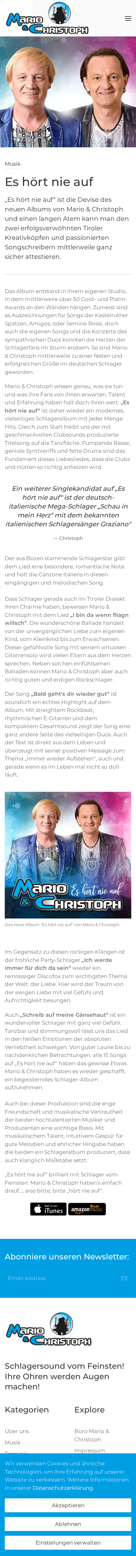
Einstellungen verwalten (68, 1543)
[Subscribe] (124, 1278)
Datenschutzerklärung (63, 1488)
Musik (13, 164)
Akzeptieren (68, 1505)
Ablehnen (68, 1524)
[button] (128, 18)
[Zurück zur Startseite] (47, 18)
